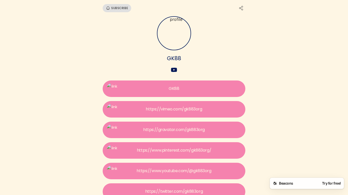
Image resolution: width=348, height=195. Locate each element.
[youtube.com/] (174, 70)
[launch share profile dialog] (241, 8)
